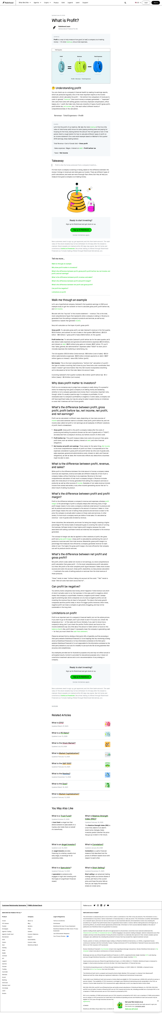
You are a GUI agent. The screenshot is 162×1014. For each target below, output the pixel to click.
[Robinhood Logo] (8, 2)
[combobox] (125, 3)
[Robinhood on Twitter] (94, 906)
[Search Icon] (125, 3)
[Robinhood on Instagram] (98, 906)
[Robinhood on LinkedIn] (101, 906)
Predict (56, 2)
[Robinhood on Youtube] (108, 906)
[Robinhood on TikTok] (104, 906)
